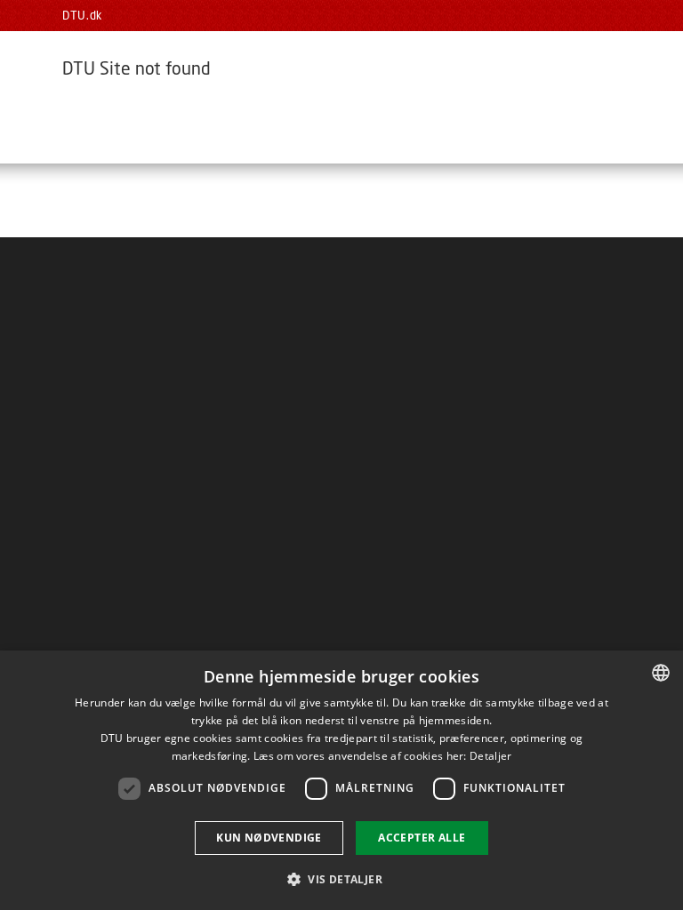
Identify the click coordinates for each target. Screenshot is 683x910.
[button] (341, 878)
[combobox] (661, 673)
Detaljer (490, 755)
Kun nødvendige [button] (269, 837)
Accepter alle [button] (421, 837)
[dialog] (341, 780)
